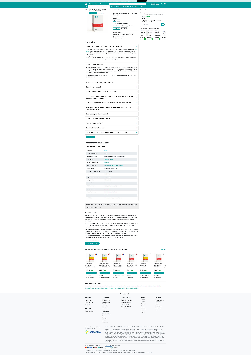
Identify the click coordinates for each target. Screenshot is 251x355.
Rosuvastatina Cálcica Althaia (117, 286)
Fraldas (157, 303)
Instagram (143, 306)
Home (87, 9)
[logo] (86, 4)
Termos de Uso (125, 304)
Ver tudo (163, 249)
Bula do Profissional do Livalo (110, 192)
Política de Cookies (126, 302)
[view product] (91, 258)
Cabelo (157, 310)
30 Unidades (130, 25)
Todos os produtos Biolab (92, 243)
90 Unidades (124, 28)
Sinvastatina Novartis (89, 288)
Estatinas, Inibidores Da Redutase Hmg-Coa (113, 165)
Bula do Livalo (90, 137)
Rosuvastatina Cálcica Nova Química (132, 286)
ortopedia (114, 219)
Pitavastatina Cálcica (122, 9)
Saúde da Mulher (134, 6)
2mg (114, 20)
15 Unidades (123, 25)
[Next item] (165, 33)
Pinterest (143, 310)
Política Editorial (89, 302)
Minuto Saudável (89, 311)
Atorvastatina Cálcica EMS (119, 288)
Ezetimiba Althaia (156, 286)
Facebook (143, 303)
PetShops (158, 308)
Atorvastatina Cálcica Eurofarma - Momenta (104, 288)
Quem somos (88, 300)
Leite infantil (126, 6)
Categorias (105, 306)
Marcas (104, 320)
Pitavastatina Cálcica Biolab (132, 288)
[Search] (144, 4)
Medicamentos (106, 300)
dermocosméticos (105, 227)
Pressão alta (119, 6)
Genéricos (141, 6)
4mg (118, 20)
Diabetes (113, 6)
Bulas (103, 315)
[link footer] (108, 347)
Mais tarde (101, 13)
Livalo (130, 9)
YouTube (143, 308)
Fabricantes (105, 322)
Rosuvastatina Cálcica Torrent (103, 286)
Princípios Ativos (106, 313)
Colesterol (114, 9)
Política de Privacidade (127, 300)
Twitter (143, 301)
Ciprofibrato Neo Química (146, 286)
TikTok (143, 312)
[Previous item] (86, 266)
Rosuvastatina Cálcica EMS (90, 286)
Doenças (104, 318)
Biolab (105, 150)
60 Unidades (116, 28)
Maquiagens (158, 306)
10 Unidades (116, 25)
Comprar (91, 273)
